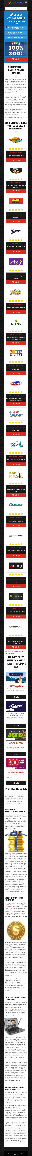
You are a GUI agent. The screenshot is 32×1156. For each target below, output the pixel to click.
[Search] (18, 8)
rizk (16, 213)
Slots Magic (18, 815)
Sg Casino (15, 82)
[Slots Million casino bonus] (16, 49)
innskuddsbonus (20, 96)
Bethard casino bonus (16, 334)
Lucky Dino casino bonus (16, 456)
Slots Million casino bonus (16, 22)
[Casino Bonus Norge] (16, 3)
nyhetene (7, 82)
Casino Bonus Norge (17, 1153)
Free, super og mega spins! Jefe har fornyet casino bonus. (16, 743)
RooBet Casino (11, 906)
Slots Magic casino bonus (16, 486)
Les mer (16, 697)
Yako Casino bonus (16, 274)
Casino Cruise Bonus (16, 182)
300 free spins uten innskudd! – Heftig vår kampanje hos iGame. (16, 771)
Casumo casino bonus (16, 517)
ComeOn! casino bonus (16, 639)
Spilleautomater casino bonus (16, 426)
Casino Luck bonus (16, 608)
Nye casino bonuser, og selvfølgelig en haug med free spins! (16, 686)
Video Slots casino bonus (16, 304)
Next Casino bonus (16, 547)
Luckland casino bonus (16, 152)
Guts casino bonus (16, 578)
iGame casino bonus (16, 243)
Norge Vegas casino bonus (16, 395)
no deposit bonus (12, 96)
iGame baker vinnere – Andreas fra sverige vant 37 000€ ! (16, 714)
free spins (7, 97)
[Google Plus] (15, 8)
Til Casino (16, 59)
